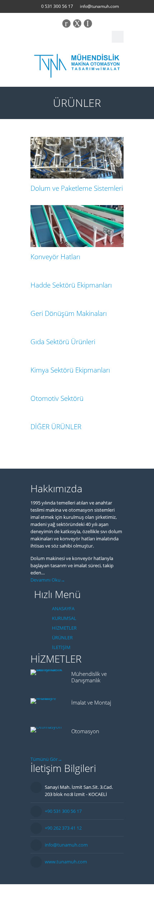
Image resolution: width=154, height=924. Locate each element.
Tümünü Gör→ (46, 759)
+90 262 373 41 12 (63, 828)
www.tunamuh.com (66, 861)
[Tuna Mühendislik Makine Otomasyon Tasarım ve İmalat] (77, 64)
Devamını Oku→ (47, 580)
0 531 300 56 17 (57, 6)
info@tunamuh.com (99, 6)
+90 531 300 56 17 (63, 811)
